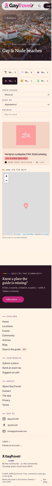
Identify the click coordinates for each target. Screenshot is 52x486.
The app (6, 395)
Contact (6, 391)
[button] (26, 206)
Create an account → (12, 445)
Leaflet (17, 234)
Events (6, 330)
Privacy (6, 400)
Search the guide (14, 349)
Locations (7, 326)
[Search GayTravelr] (39, 6)
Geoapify (46, 234)
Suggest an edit (10, 372)
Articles (6, 340)
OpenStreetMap (28, 234)
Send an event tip (11, 367)
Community (8, 335)
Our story (45, 480)
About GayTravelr (11, 386)
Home (5, 321)
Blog (4, 344)
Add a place (13, 299)
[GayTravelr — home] (11, 456)
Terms (5, 404)
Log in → (6, 441)
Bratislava (11, 18)
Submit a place (10, 363)
